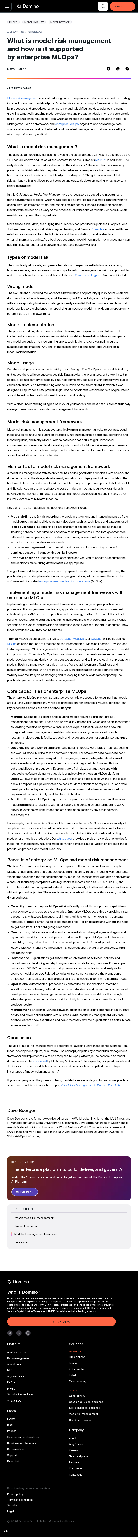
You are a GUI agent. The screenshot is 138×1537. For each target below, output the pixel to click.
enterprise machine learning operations (64, 581)
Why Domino (76, 1444)
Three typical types (87, 275)
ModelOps (79, 638)
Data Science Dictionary (21, 1442)
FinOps (11, 1382)
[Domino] (61, 1282)
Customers (76, 1468)
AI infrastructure (17, 1352)
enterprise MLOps (67, 124)
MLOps (12, 643)
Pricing (11, 1388)
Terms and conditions (20, 1499)
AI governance (15, 1376)
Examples (97, 229)
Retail (72, 1375)
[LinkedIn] (127, 68)
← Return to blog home (19, 88)
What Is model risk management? (34, 1217)
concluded (40, 1061)
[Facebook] (108, 68)
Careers (74, 1450)
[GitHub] (28, 1333)
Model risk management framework (35, 1234)
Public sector (77, 1369)
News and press (78, 1456)
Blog (10, 1424)
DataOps (65, 638)
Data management (18, 1358)
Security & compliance (20, 1394)
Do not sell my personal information (28, 1488)
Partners (74, 1462)
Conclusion (21, 1242)
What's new (14, 1400)
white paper (64, 838)
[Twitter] (117, 68)
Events (11, 1418)
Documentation (16, 1449)
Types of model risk (26, 1225)
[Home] (28, 6)
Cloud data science (80, 1419)
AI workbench (15, 1364)
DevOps (96, 638)
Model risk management (22, 98)
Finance (73, 1363)
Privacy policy (15, 1494)
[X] (10, 1333)
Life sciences (77, 1356)
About (72, 1438)
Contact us (75, 1474)
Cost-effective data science (86, 1401)
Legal (10, 1511)
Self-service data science (84, 1407)
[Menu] (7, 6)
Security (12, 1505)
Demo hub (13, 1461)
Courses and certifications (23, 1437)
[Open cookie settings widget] (6, 1531)
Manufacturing (77, 1381)
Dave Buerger (17, 68)
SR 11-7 (100, 159)
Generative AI (77, 1395)
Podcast (12, 1430)
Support (12, 1455)
